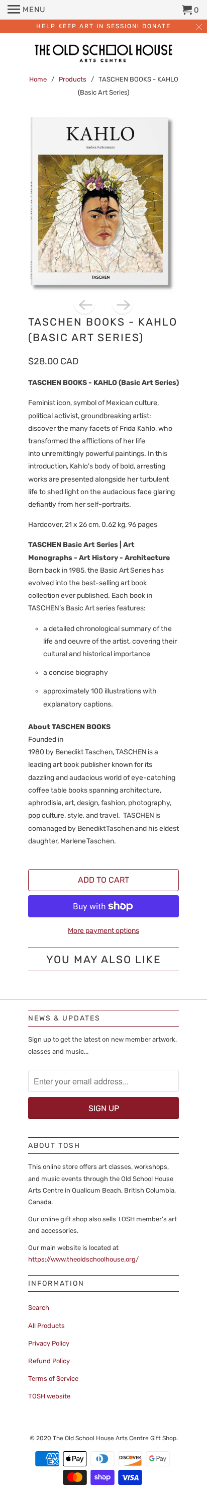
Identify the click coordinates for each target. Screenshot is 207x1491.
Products (72, 79)
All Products (46, 1325)
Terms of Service (53, 1378)
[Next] (123, 304)
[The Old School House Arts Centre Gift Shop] (103, 54)
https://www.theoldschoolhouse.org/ (83, 1259)
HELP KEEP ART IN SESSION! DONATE (103, 26)
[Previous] (84, 304)
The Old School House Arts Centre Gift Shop (114, 1438)
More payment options (103, 930)
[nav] (27, 10)
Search (38, 1307)
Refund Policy (49, 1361)
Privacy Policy (48, 1343)
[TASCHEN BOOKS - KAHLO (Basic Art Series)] (103, 205)
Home (38, 79)
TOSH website (49, 1396)
